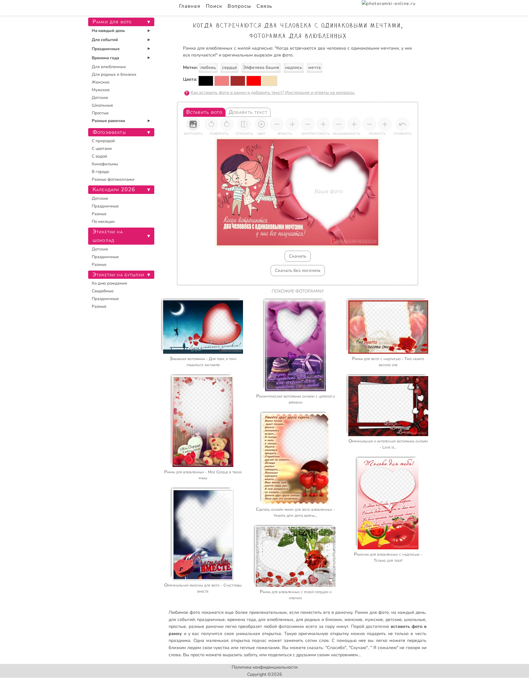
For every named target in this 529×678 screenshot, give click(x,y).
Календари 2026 (114, 189)
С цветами (102, 148)
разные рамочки (206, 626)
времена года (241, 620)
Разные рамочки (108, 120)
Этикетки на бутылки (118, 274)
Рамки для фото (371, 612)
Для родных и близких (114, 74)
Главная (189, 6)
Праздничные (106, 49)
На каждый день (108, 30)
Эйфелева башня (261, 67)
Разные (99, 214)
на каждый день (408, 612)
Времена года (105, 58)
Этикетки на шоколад (108, 236)
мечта (314, 67)
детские (393, 620)
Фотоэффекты (109, 132)
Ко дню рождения (109, 283)
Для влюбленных (109, 66)
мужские (374, 620)
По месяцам (103, 221)
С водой (99, 156)
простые (177, 626)
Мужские (101, 90)
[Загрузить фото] (193, 124)
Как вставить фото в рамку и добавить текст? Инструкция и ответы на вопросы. (273, 93)
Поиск (214, 6)
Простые (100, 113)
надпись (293, 67)
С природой (103, 141)
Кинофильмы (105, 164)
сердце (229, 67)
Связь (264, 6)
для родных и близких (319, 620)
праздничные (211, 620)
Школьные (102, 105)
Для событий (105, 39)
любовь (208, 67)
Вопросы (239, 6)
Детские (100, 97)
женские (353, 620)
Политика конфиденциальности (265, 667)
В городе (100, 171)
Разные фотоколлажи (113, 179)
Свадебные (103, 291)
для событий (182, 620)
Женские (100, 82)
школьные (414, 620)
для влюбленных (275, 620)
